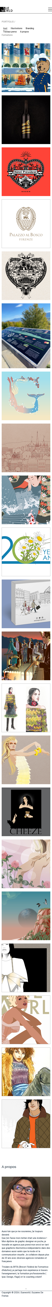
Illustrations (16, 28)
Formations (7, 35)
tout (5, 28)
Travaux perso (10, 31)
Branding (30, 28)
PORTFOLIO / (8, 21)
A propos (24, 31)
